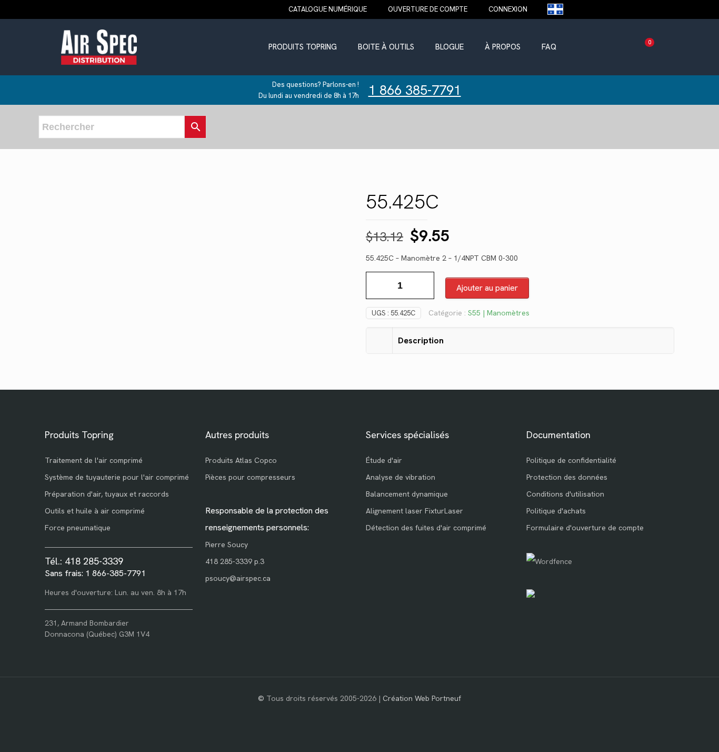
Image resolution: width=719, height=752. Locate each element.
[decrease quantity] (377, 285)
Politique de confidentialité (571, 460)
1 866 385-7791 (414, 90)
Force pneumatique (78, 527)
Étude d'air (384, 460)
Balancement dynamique (407, 494)
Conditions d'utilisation (565, 494)
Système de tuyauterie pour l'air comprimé (117, 477)
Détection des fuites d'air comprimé (426, 527)
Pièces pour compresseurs (250, 477)
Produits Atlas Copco (241, 460)
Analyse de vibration (400, 477)
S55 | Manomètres (499, 313)
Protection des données (566, 477)
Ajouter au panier (487, 287)
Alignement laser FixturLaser (414, 511)
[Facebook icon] (360, 714)
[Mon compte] (693, 47)
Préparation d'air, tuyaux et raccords (107, 494)
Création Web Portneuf (422, 698)
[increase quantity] (422, 285)
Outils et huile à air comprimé (95, 511)
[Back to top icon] (668, 730)
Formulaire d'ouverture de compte (585, 527)
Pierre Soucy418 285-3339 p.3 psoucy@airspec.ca (238, 561)
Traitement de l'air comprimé (94, 460)
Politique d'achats (556, 511)
